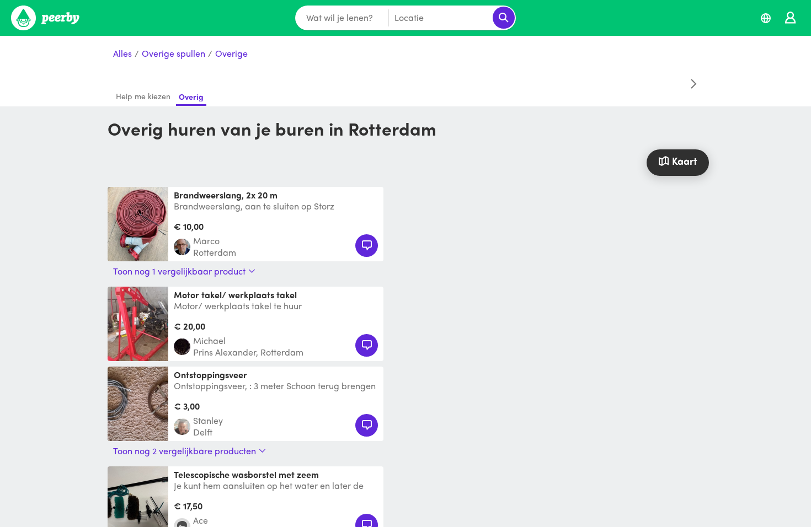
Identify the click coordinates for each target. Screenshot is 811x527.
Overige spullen (173, 54)
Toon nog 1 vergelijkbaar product (179, 271)
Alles (122, 54)
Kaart (684, 161)
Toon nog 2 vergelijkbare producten (184, 451)
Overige (231, 54)
